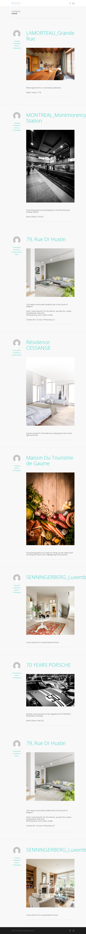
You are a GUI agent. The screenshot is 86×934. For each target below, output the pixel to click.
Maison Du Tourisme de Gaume (49, 460)
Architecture (16, 43)
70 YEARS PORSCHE (48, 664)
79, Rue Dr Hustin (46, 239)
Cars (19, 673)
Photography (17, 48)
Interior (16, 46)
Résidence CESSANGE (38, 345)
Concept (14, 252)
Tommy (16, 41)
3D (20, 247)
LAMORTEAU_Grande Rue (50, 35)
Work (16, 254)
